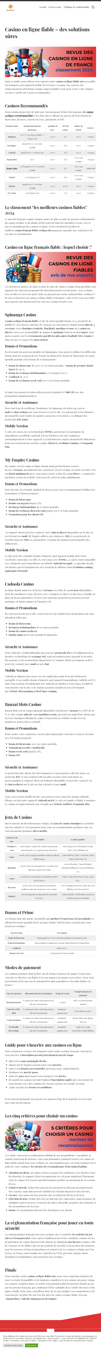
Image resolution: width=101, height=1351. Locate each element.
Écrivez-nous (55, 7)
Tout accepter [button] (31, 1345)
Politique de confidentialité (76, 7)
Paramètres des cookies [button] (13, 1345)
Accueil (42, 7)
